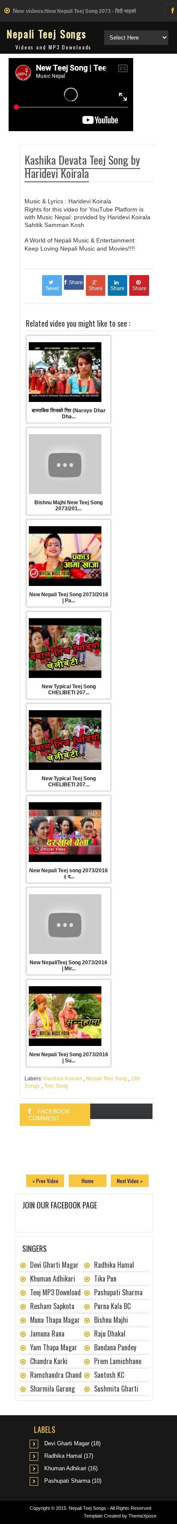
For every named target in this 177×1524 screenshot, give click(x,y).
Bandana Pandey (115, 1347)
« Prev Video (45, 1180)
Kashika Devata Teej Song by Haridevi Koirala (82, 166)
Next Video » (130, 1180)
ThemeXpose (142, 1515)
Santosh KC (109, 1375)
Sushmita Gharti (116, 1388)
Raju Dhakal (109, 1333)
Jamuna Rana (47, 1333)
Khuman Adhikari (52, 1278)
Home (88, 1180)
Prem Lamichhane (117, 1361)
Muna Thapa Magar (55, 1320)
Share (76, 282)
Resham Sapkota (52, 1306)
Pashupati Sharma (118, 1292)
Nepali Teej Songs (46, 33)
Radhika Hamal (114, 1265)
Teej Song (56, 1086)
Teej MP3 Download (55, 1292)
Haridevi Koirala (62, 1079)
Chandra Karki (48, 1361)
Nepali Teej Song (106, 1079)
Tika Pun (105, 1278)
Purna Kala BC (112, 1306)
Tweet (52, 288)
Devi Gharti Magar (54, 1265)
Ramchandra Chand (56, 1375)
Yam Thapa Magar (53, 1347)
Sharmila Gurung (52, 1388)
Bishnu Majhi (111, 1320)
